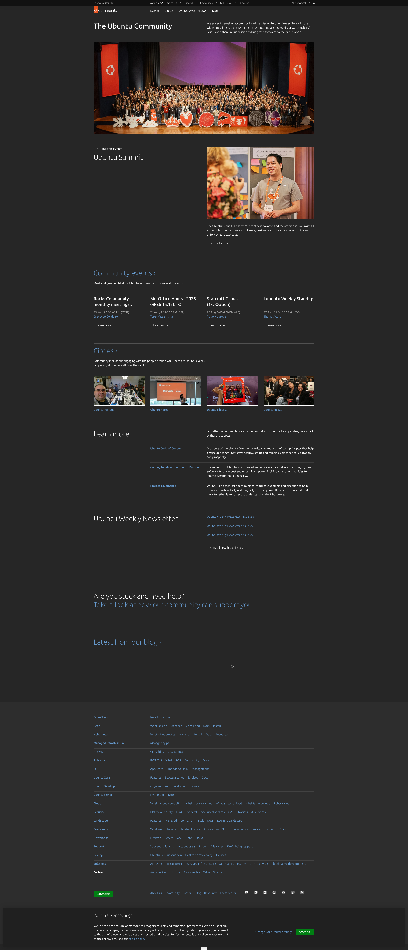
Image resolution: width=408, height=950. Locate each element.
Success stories (174, 777)
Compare (186, 820)
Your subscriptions (162, 846)
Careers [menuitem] (244, 2)
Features (155, 777)
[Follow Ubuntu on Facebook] (257, 893)
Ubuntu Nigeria (217, 409)
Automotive (158, 872)
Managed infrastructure (109, 743)
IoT (96, 768)
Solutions (100, 863)
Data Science (176, 751)
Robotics (99, 760)
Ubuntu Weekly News (192, 10)
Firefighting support (240, 846)
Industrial (175, 872)
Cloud (97, 803)
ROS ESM (156, 760)
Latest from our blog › (127, 642)
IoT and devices (259, 863)
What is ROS (173, 760)
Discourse (217, 846)
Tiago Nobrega (216, 316)
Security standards (213, 811)
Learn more (104, 325)
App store (156, 768)
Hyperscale (157, 794)
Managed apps (159, 743)
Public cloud (281, 803)
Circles (169, 10)
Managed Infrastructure (201, 863)
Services (193, 777)
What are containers (163, 829)
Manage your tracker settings (273, 931)
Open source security (232, 863)
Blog (198, 892)
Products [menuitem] (154, 2)
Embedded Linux (177, 768)
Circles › (105, 351)
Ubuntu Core (102, 777)
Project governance (163, 485)
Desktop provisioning (199, 855)
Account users (186, 846)
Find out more (219, 243)
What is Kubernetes (162, 734)
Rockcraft (270, 829)
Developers (178, 786)
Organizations (159, 786)
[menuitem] (301, 3)
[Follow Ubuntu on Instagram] (275, 893)
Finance (217, 872)
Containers (101, 829)
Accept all (305, 931)
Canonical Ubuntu (103, 2)
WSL (179, 837)
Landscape (101, 820)
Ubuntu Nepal (273, 409)
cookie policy (137, 938)
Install (154, 717)
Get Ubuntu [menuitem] (226, 2)
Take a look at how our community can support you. (174, 605)
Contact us (103, 893)
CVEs (231, 811)
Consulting (193, 725)
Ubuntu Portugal (104, 409)
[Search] (314, 3)
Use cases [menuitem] (171, 2)
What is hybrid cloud (229, 803)
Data (159, 863)
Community (191, 760)
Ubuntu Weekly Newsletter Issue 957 (230, 516)
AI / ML (98, 751)
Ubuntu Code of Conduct (166, 448)
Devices (221, 855)
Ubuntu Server (103, 794)
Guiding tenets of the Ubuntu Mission (174, 467)
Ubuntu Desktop (104, 786)
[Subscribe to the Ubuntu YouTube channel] (284, 893)
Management (200, 768)
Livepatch (191, 811)
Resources (222, 734)
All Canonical (298, 2)
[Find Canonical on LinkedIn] (266, 893)
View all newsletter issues (226, 547)
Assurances (258, 811)
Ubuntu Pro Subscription (166, 855)
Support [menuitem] (188, 2)
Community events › (125, 273)
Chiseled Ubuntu (190, 829)
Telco (206, 872)
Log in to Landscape (229, 820)
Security (99, 811)
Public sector (192, 872)
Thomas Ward (272, 316)
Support (167, 717)
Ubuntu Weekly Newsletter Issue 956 (230, 525)
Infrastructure (174, 863)
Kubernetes (101, 734)
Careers (188, 892)
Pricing (203, 846)
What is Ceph (158, 725)
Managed (176, 725)
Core (189, 837)
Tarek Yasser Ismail (162, 316)
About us (156, 892)
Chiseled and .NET (215, 829)
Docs (215, 10)
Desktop (155, 837)
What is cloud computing (166, 803)
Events (154, 10)
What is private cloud (199, 803)
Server (169, 837)
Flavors (194, 786)
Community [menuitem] (206, 2)
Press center (228, 892)
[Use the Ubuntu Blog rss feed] (303, 893)
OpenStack (101, 717)
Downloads (101, 837)
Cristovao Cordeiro (106, 316)
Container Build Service (245, 829)
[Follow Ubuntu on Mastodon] (247, 893)
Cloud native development (288, 863)
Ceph (97, 725)
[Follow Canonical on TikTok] (294, 893)
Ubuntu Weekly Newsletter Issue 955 (230, 534)
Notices (243, 811)
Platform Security (161, 811)
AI (151, 863)
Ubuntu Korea (159, 409)
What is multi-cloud (258, 803)
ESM (179, 811)
